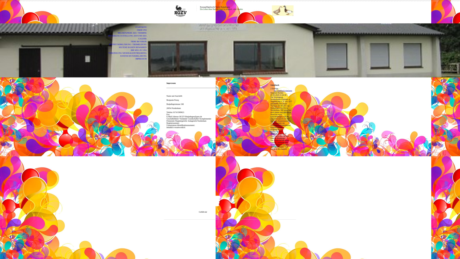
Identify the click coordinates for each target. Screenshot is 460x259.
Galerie (142, 39)
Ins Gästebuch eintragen (283, 91)
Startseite (141, 27)
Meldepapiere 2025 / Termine (132, 33)
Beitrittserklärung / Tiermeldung (128, 44)
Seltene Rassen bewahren (133, 47)
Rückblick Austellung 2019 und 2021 (127, 36)
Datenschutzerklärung (133, 56)
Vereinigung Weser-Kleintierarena (127, 53)
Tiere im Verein (139, 42)
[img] (180, 12)
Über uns (142, 30)
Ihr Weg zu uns (139, 50)
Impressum (141, 59)
